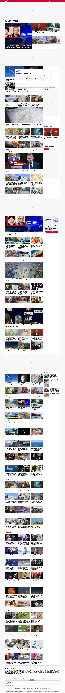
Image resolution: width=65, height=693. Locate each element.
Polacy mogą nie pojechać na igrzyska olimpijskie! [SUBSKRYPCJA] (23, 304)
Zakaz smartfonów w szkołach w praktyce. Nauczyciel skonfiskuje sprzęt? (36, 515)
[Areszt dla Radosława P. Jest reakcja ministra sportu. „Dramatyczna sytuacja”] (11, 562)
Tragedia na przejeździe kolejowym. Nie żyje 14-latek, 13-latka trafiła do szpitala (23, 350)
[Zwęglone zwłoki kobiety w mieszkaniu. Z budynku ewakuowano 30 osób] (24, 286)
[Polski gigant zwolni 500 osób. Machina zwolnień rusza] (24, 177)
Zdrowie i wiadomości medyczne (15, 639)
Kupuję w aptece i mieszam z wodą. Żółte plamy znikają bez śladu (23, 124)
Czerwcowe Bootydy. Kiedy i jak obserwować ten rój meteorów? (36, 596)
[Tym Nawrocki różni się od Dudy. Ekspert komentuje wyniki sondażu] (37, 575)
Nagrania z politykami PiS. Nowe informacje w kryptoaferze (23, 568)
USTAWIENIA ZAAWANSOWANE (21, 89)
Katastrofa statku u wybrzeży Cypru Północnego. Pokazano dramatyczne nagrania (11, 474)
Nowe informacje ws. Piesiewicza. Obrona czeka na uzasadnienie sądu (24, 383)
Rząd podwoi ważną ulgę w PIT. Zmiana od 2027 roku (37, 195)
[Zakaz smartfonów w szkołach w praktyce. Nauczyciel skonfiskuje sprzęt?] (37, 509)
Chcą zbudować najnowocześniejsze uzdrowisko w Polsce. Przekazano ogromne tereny (11, 259)
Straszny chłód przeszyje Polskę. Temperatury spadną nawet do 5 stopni (36, 259)
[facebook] (6, 685)
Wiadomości (12, 1)
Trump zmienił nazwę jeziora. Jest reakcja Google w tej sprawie (23, 449)
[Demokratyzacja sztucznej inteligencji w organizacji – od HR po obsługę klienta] (11, 615)
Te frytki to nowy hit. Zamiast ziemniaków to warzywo (36, 246)
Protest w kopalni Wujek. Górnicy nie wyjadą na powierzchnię (10, 246)
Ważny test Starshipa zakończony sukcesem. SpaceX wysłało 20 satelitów (24, 596)
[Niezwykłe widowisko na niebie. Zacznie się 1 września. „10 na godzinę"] (11, 345)
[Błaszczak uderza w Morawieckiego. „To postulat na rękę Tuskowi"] (24, 161)
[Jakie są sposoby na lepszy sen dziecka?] (24, 603)
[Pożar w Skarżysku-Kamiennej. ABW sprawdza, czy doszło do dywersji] (37, 144)
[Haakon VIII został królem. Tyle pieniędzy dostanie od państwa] (11, 509)
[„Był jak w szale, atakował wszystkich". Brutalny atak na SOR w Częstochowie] (24, 131)
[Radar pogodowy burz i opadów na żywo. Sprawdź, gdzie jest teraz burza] (11, 144)
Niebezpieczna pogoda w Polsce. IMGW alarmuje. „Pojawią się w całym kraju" (11, 338)
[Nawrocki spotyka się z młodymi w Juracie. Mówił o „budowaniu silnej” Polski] (24, 550)
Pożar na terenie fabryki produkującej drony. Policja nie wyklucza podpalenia (24, 259)
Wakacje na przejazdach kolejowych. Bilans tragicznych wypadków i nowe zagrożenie (11, 183)
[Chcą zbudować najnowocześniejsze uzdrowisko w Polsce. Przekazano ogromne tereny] (11, 253)
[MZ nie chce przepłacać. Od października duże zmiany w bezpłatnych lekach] (24, 656)
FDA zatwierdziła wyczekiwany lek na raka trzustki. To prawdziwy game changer (37, 649)
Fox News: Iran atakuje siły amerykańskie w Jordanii (23, 436)
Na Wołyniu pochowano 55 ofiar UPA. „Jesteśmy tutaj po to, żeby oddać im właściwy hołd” (23, 462)
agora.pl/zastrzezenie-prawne (55, 691)
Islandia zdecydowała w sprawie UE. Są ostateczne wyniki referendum (23, 474)
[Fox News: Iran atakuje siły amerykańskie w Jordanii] (24, 431)
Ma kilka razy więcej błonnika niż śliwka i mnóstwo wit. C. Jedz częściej (11, 91)
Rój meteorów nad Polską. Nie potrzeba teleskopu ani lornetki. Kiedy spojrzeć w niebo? (11, 634)
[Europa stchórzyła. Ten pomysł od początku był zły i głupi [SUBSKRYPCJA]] (37, 286)
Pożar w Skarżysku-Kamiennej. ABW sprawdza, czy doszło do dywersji (37, 150)
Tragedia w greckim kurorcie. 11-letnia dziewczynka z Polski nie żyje (23, 91)
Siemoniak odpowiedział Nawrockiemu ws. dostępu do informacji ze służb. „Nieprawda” (36, 544)
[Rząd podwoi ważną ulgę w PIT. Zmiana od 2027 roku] (37, 190)
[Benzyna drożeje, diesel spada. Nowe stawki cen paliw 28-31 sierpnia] (24, 521)
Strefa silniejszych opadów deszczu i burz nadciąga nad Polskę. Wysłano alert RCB (11, 137)
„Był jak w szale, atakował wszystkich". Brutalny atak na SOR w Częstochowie (23, 137)
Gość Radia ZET (48, 126)
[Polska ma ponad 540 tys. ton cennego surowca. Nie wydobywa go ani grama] (24, 509)
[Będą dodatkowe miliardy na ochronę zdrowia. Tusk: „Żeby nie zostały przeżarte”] (11, 656)
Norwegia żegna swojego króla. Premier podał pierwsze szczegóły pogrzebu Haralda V (11, 461)
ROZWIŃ (32, 679)
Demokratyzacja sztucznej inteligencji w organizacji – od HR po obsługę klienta (11, 621)
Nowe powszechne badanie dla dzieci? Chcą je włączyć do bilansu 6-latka (37, 662)
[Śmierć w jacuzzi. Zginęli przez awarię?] (11, 98)
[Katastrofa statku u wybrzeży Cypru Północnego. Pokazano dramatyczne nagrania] (11, 468)
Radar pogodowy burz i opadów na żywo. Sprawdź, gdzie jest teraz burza (11, 150)
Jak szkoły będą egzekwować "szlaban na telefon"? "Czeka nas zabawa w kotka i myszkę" (37, 351)
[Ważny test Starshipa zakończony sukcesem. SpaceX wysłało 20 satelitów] (24, 590)
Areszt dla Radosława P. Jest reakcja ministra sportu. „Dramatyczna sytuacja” (11, 568)
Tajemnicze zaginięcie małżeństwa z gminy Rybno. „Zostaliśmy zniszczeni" (22, 233)
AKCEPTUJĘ (46, 89)
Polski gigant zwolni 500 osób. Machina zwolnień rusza (24, 183)
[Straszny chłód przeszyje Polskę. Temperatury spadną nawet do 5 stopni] (37, 253)
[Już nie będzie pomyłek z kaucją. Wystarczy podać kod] (37, 131)
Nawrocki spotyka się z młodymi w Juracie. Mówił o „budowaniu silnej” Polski (23, 555)
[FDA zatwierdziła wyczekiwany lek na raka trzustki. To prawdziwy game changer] (37, 644)
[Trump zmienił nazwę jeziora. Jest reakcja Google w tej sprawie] (24, 443)
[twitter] (8, 685)
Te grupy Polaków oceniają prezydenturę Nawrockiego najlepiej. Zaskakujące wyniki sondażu (36, 556)
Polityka (25, 1)
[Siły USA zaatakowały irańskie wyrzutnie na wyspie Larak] (11, 443)
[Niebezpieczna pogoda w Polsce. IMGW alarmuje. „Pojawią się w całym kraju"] (11, 332)
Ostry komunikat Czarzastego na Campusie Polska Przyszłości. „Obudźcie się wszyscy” (11, 556)
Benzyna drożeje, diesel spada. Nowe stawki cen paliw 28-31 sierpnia (24, 527)
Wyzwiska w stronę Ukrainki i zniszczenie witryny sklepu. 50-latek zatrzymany (37, 304)
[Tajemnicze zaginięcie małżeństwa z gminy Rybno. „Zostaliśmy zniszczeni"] (24, 224)
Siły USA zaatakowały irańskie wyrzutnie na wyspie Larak (11, 449)
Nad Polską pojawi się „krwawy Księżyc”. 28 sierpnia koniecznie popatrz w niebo (11, 596)
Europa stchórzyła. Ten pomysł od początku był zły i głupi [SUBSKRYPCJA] (37, 292)
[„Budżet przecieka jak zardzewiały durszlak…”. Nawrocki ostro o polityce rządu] (11, 575)
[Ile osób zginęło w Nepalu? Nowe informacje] (24, 144)
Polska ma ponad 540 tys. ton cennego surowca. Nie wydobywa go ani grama (23, 515)
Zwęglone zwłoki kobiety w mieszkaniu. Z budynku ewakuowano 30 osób (23, 292)
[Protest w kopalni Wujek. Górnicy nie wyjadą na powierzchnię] (11, 240)
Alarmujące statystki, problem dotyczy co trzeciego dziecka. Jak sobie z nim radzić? (24, 104)
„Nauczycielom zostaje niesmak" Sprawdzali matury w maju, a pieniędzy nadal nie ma (22, 325)
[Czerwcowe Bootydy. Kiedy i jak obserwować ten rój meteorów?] (37, 590)
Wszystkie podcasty (51, 87)
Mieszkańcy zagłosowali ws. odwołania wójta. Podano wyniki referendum (23, 338)
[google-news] (12, 685)
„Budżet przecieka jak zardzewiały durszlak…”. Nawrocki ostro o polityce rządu (10, 581)
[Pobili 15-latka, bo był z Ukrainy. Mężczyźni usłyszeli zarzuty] (11, 299)
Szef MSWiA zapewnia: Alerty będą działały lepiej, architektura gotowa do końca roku (51, 139)
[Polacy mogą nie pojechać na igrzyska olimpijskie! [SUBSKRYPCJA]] (24, 299)
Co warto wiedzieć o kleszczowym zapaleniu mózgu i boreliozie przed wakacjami (24, 621)
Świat (22, 1)
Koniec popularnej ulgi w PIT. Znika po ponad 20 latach (20, 279)
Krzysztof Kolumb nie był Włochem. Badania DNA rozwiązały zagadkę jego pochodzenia (35, 634)
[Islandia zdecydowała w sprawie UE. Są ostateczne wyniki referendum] (24, 468)
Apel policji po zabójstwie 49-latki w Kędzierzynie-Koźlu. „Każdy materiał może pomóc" (11, 292)
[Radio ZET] (6, 1)
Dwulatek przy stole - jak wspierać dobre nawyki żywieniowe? (35, 621)
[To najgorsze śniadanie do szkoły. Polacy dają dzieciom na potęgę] (37, 177)
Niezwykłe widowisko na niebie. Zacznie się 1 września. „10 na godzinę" (11, 350)
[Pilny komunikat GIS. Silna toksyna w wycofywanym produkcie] (11, 484)
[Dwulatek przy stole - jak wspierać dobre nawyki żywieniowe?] (37, 615)
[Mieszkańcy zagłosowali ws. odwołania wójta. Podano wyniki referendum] (24, 332)
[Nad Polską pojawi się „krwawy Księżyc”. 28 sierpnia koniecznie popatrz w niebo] (11, 590)
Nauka (36, 1)
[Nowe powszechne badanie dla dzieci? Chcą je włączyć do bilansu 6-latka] (37, 656)
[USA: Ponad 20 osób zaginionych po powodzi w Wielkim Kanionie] (37, 431)
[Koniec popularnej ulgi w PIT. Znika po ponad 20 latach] (24, 270)
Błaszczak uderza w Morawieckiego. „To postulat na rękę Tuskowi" (23, 170)
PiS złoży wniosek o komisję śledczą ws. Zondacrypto (37, 568)
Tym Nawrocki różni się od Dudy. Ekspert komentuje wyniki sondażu (36, 580)
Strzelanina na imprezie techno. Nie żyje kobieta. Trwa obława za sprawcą (36, 474)
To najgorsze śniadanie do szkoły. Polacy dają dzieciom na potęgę (36, 183)
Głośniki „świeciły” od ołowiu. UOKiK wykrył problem (11, 527)
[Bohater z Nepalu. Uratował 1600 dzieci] (11, 190)
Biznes (29, 1)
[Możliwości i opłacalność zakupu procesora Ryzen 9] (37, 603)
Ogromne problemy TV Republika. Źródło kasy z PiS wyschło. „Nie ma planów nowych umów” (24, 544)
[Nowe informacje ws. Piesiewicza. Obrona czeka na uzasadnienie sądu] (24, 378)
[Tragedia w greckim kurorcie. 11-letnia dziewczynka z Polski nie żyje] (11, 431)
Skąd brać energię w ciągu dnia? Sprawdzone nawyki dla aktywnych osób (11, 609)
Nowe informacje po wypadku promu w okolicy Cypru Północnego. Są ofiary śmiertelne (36, 450)
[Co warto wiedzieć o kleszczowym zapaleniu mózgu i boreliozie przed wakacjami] (24, 615)
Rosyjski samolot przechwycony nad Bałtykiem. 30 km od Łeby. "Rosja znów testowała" (13, 79)
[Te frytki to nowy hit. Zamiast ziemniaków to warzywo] (37, 240)
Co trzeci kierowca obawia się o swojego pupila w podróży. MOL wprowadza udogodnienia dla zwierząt (36, 105)
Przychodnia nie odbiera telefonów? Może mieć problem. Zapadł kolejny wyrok (11, 649)
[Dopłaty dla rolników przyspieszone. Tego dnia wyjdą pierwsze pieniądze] (37, 521)
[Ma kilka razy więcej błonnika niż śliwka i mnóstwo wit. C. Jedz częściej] (11, 86)
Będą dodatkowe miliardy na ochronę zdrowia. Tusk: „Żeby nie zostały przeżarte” (11, 662)
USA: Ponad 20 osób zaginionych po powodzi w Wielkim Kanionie (36, 436)
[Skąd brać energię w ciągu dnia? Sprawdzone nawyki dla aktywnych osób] (11, 603)
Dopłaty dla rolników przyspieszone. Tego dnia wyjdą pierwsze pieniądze (36, 527)
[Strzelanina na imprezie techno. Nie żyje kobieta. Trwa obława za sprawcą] (37, 468)
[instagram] (10, 685)
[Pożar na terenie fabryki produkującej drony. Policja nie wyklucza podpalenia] (24, 253)
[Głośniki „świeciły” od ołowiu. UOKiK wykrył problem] (11, 521)
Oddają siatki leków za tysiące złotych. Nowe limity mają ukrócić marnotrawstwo (24, 649)
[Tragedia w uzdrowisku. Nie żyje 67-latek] (24, 190)
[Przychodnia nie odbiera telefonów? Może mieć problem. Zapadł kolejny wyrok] (11, 644)
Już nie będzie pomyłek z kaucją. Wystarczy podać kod (36, 137)
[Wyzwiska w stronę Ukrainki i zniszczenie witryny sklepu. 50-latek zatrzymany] (37, 299)
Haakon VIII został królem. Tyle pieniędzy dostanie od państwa (11, 515)
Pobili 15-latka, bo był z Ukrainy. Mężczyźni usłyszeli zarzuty (11, 304)
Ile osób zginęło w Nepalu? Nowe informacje (23, 149)
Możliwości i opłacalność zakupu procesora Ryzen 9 (37, 609)
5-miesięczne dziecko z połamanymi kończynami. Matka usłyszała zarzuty (23, 246)
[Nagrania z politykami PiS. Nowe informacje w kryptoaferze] (24, 562)
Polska (19, 1)
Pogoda (32, 1)
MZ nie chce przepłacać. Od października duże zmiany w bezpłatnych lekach (23, 662)
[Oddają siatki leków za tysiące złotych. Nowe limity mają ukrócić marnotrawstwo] (24, 644)
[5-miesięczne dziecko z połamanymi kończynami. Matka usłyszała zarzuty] (24, 240)
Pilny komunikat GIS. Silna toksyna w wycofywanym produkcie (36, 91)
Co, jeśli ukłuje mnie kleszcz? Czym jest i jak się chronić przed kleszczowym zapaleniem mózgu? (23, 634)
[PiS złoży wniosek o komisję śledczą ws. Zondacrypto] (37, 562)
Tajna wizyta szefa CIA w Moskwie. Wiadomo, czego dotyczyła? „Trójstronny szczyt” (36, 462)
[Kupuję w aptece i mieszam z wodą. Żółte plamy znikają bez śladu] (24, 115)
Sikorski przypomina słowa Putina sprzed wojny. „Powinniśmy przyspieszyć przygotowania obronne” (23, 581)
